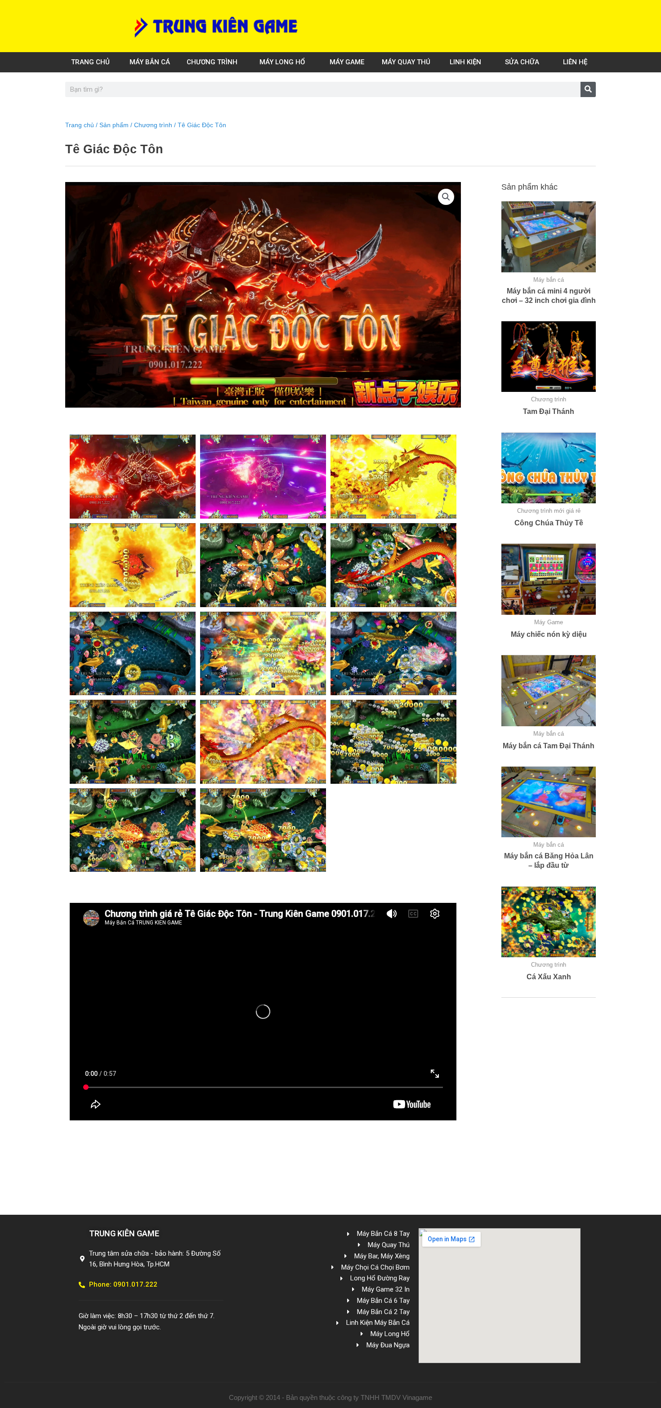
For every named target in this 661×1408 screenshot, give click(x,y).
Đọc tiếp (548, 313)
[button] (446, 197)
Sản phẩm (114, 125)
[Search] (588, 89)
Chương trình (153, 125)
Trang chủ (79, 125)
